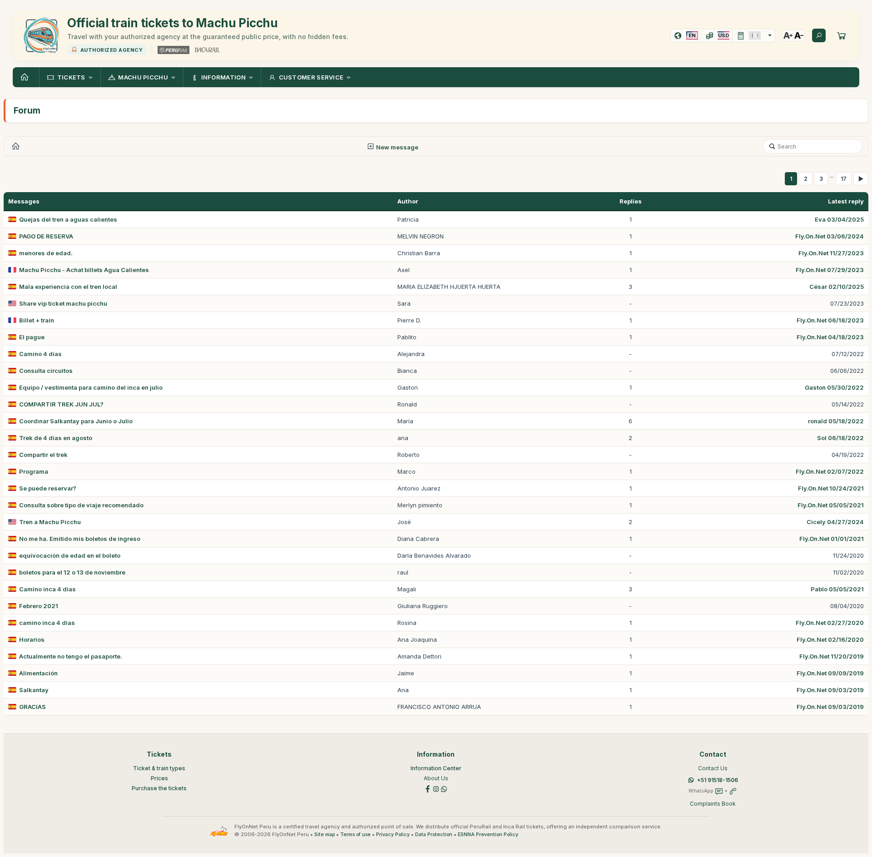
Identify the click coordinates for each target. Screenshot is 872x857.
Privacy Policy (393, 834)
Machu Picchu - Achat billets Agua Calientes (84, 269)
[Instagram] (436, 788)
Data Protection (433, 834)
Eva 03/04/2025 (839, 219)
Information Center (436, 768)
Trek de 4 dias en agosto (55, 437)
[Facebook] (428, 788)
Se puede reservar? (47, 488)
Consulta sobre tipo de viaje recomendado (81, 505)
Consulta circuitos (46, 370)
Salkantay (34, 690)
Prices (159, 778)
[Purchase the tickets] (841, 35)
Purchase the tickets (159, 788)
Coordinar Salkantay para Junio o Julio (76, 421)
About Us (436, 778)
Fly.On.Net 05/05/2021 (831, 505)
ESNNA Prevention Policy (488, 834)
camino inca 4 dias (47, 622)
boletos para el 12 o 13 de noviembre (72, 572)
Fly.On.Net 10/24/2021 (831, 488)
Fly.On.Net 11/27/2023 (831, 253)
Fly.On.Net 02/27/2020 (830, 622)
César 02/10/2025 (836, 286)
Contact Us (713, 768)
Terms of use (355, 834)
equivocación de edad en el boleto (69, 555)
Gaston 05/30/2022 (834, 387)
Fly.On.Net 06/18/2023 (830, 320)
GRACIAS (32, 706)
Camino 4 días (40, 353)
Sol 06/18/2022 (840, 437)
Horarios (32, 639)
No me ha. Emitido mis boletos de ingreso (79, 538)
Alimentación (38, 673)
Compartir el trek (43, 454)
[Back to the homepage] (26, 77)
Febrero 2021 (38, 605)
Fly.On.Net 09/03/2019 (830, 690)
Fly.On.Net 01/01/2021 (831, 538)
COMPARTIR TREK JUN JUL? (61, 404)
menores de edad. (46, 253)
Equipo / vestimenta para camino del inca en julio (91, 387)
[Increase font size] (788, 35)
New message (396, 147)
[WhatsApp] (444, 788)
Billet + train (36, 320)
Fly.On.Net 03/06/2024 (829, 236)
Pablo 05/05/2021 (837, 589)
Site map (324, 834)
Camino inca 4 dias (47, 589)
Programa (33, 471)
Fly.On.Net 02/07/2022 (830, 471)
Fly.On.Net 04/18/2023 (830, 337)
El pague (32, 337)
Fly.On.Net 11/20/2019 (831, 656)
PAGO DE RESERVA (46, 236)
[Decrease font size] (798, 35)
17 (844, 178)
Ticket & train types (159, 768)
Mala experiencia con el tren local (68, 286)
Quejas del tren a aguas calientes (68, 219)
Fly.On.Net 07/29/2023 (830, 269)
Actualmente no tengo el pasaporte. (70, 656)
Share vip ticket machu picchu (63, 303)
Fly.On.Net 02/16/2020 (830, 639)
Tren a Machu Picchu (50, 521)
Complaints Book (713, 803)
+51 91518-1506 (717, 780)
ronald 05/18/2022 (836, 421)
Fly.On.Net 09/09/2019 (830, 673)
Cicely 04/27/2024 (835, 521)
